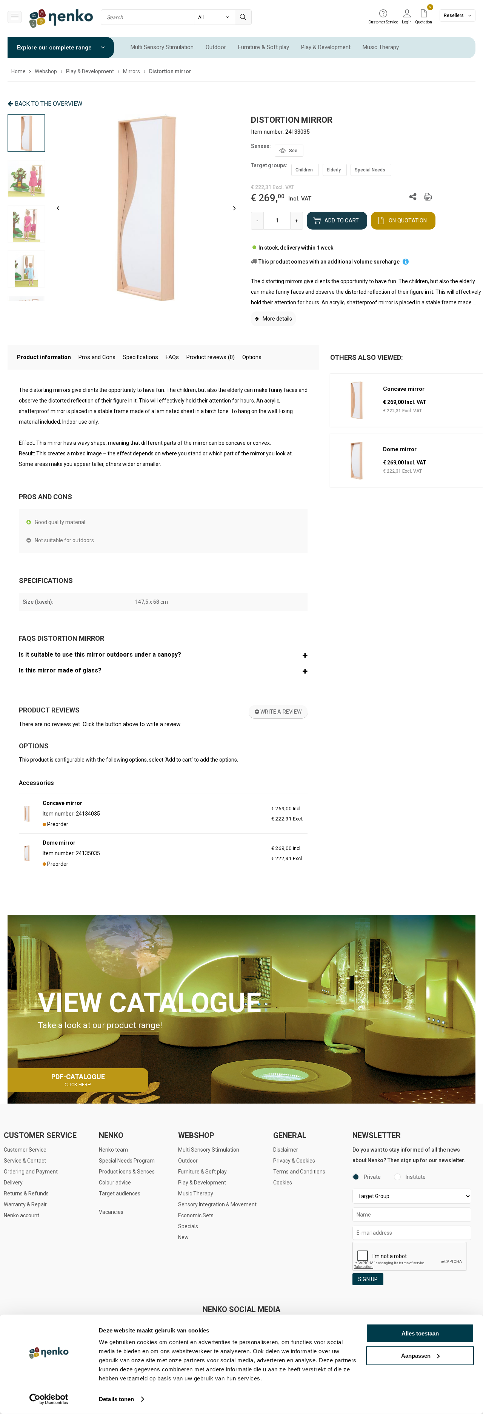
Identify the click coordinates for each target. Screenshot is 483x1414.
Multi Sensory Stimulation (162, 47)
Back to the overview (48, 103)
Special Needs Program (127, 1161)
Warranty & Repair (25, 1204)
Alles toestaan (420, 1333)
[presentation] (58, 208)
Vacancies (111, 1212)
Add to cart (342, 220)
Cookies (282, 1183)
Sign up (368, 1279)
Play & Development (326, 47)
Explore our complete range (55, 47)
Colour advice (115, 1183)
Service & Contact (25, 1161)
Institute (415, 1176)
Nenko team (113, 1150)
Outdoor (216, 47)
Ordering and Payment (31, 1172)
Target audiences (119, 1193)
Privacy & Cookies (294, 1161)
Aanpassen (416, 1355)
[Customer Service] (383, 14)
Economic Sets (196, 1215)
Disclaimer (285, 1150)
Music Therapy (381, 47)
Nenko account (21, 1215)
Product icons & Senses (127, 1172)
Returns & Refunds (26, 1193)
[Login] (407, 14)
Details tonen (116, 1399)
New (183, 1237)
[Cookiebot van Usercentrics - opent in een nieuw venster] (49, 1399)
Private (372, 1176)
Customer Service (25, 1150)
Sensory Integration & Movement (217, 1204)
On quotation (408, 220)
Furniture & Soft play (263, 47)
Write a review (280, 712)
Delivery (13, 1183)
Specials (188, 1226)
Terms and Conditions (299, 1172)
